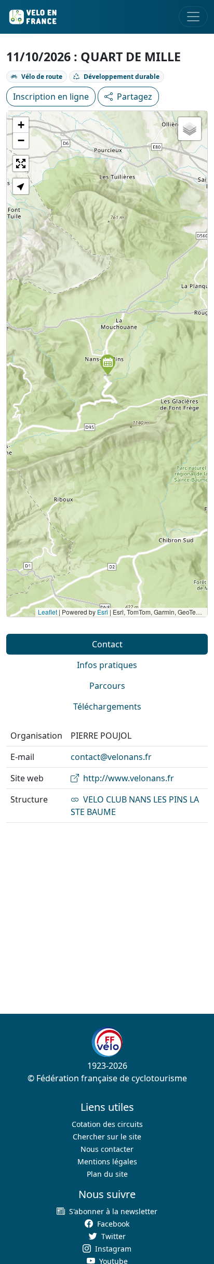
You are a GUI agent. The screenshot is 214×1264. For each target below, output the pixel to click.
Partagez (134, 96)
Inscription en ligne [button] (51, 96)
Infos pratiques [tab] (107, 665)
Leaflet (47, 611)
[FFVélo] (107, 1042)
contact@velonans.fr (111, 757)
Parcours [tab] (107, 685)
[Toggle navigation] (193, 16)
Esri (102, 611)
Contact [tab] (107, 644)
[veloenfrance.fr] (32, 17)
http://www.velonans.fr (128, 778)
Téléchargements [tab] (107, 706)
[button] (107, 365)
